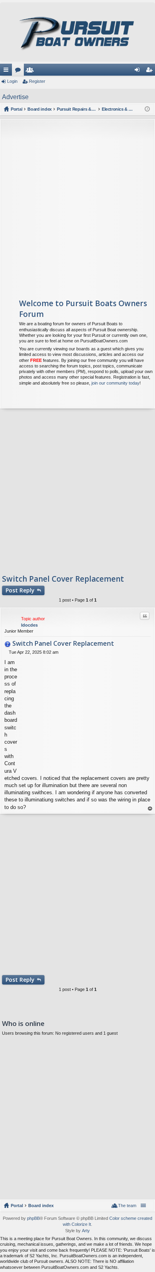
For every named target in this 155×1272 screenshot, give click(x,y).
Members (31, 71)
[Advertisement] (77, 205)
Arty (86, 1230)
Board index (41, 1205)
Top (150, 808)
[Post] (6, 652)
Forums (19, 71)
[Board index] (77, 32)
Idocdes (29, 625)
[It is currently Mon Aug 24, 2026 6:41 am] (147, 109)
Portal (16, 109)
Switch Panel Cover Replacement (63, 579)
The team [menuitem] (127, 1205)
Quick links (7, 71)
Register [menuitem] (150, 71)
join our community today (115, 383)
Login (12, 81)
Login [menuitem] (138, 71)
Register (37, 81)
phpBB (33, 1218)
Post (20, 590)
